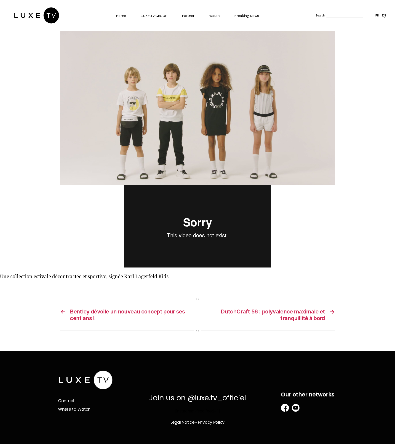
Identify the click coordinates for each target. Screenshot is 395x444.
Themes (218, 30)
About (148, 30)
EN (384, 15)
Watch (214, 15)
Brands (190, 30)
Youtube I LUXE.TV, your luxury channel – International (163, 57)
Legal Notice (183, 422)
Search (320, 15)
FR (377, 15)
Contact (66, 401)
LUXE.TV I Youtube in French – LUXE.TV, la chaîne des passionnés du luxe (161, 77)
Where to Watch (224, 39)
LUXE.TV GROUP (154, 15)
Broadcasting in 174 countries (159, 41)
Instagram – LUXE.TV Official (160, 94)
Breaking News (246, 15)
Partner (188, 15)
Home (121, 15)
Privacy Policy (211, 422)
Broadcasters (195, 39)
